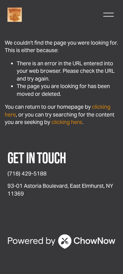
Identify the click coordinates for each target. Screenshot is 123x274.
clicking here (66, 122)
